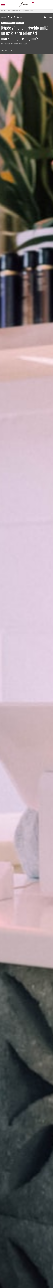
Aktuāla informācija (8, 22)
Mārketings (19, 22)
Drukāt (49, 17)
